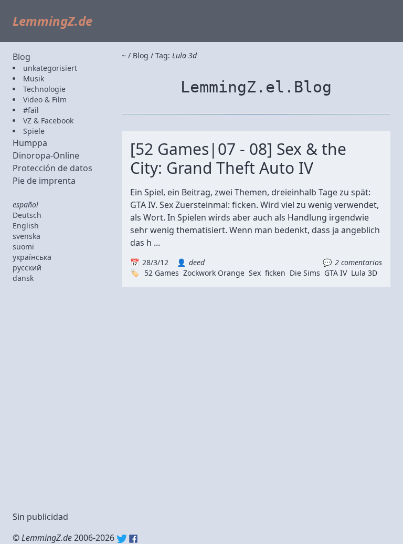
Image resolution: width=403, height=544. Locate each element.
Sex (255, 273)
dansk (23, 278)
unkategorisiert (50, 68)
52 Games (161, 273)
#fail (31, 110)
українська (32, 257)
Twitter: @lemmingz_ (121, 539)
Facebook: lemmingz (133, 539)
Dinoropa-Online (46, 155)
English (26, 226)
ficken (275, 273)
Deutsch (27, 215)
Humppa (30, 143)
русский (27, 268)
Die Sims (305, 273)
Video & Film (45, 99)
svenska (26, 236)
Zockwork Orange (214, 273)
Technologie (44, 89)
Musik (33, 78)
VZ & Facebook (48, 120)
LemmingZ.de (52, 20)
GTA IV (335, 273)
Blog (21, 56)
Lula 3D (364, 273)
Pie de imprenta (44, 180)
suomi (23, 247)
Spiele (34, 131)
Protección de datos (52, 168)
